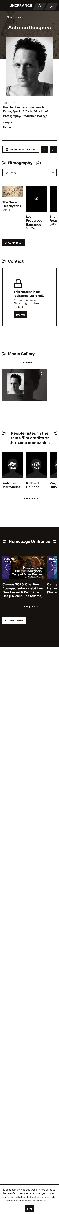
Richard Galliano (33, 485)
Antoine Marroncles (11, 485)
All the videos (14, 620)
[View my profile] (51, 6)
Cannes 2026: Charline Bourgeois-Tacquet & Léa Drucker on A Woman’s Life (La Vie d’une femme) (22, 590)
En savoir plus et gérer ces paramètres (24, 1200)
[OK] (29, 1208)
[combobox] (29, 172)
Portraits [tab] (29, 362)
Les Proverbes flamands (34, 220)
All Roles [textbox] (11, 172)
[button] (42, 374)
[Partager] (44, 149)
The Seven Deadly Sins (11, 204)
